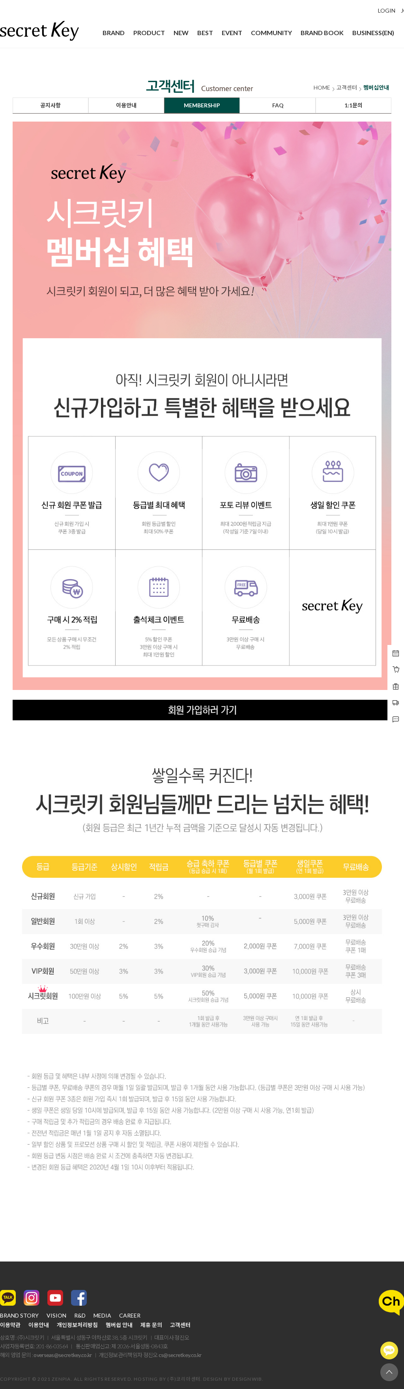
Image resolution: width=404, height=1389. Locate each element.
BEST (205, 32)
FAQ (278, 105)
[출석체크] (395, 653)
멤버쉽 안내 (119, 1325)
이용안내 (126, 105)
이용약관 (10, 1325)
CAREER (129, 1315)
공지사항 (50, 105)
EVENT (232, 32)
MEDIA (102, 1315)
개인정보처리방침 (77, 1325)
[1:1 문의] (395, 703)
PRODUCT (149, 32)
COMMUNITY (271, 32)
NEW (181, 32)
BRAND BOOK (322, 32)
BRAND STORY (19, 1315)
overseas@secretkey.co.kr (63, 1355)
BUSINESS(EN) (373, 32)
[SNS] (395, 719)
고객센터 (180, 1325)
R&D (80, 1315)
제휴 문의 (151, 1325)
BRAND (114, 32)
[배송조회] (395, 686)
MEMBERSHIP (202, 105)
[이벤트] (395, 670)
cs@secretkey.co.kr (180, 1355)
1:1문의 (353, 105)
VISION (56, 1315)
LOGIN (386, 10)
